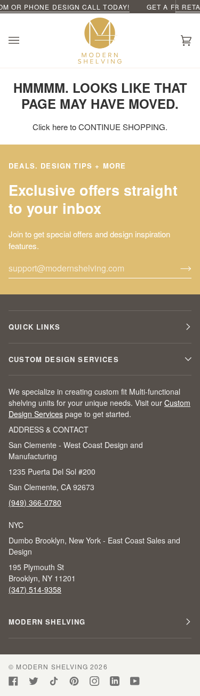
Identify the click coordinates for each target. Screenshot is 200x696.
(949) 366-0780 (35, 502)
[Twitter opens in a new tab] (33, 681)
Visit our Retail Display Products (113, 6)
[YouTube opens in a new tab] (135, 681)
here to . (109, 126)
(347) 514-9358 (35, 589)
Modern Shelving (52, 666)
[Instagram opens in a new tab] (94, 681)
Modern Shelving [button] (47, 622)
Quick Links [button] (34, 327)
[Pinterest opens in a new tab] (74, 681)
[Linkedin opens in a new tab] (114, 681)
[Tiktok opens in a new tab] (54, 681)
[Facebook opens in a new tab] (13, 681)
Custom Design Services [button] (64, 359)
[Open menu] (25, 40)
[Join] (177, 268)
